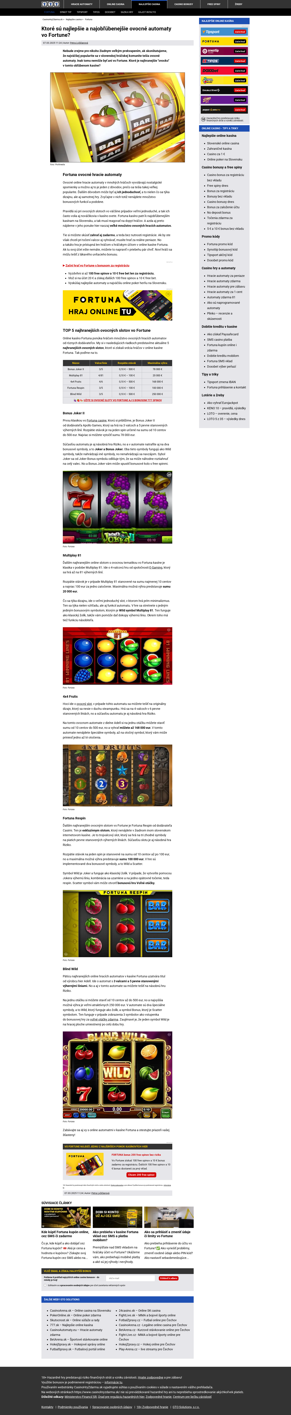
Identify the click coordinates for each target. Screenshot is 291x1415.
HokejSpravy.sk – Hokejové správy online (77, 1344)
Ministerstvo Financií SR (81, 1397)
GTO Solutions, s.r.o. (186, 1407)
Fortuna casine (97, 420)
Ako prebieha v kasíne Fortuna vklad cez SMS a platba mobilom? (115, 1236)
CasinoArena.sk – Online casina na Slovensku (80, 1310)
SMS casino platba (219, 339)
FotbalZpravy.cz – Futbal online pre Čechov (148, 1320)
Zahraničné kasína (219, 148)
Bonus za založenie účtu (223, 207)
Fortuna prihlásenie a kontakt (226, 387)
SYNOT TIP (65, 12)
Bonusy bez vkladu (219, 196)
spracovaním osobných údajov (75, 1285)
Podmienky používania (73, 1407)
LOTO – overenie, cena (222, 413)
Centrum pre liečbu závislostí (192, 1397)
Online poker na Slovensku (224, 159)
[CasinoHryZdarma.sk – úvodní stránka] (50, 4)
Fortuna (49, 12)
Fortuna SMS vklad (219, 361)
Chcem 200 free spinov (141, 1174)
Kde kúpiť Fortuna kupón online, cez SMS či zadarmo (65, 1234)
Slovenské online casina (223, 143)
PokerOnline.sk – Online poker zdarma (75, 1315)
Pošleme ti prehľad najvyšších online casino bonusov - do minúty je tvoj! (71, 1278)
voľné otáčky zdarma (104, 1019)
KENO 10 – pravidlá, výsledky (226, 408)
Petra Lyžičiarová (79, 43)
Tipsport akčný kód (219, 255)
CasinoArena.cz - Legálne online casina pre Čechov (153, 1325)
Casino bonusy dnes (220, 202)
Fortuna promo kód (220, 244)
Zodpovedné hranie (159, 1397)
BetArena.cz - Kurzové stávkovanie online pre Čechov (154, 1330)
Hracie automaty (81, 4)
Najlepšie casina (149, 4)
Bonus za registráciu (220, 191)
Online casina (115, 4)
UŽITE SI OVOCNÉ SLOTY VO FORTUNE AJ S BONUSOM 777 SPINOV (123, 400)
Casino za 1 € (216, 154)
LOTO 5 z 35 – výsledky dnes (226, 419)
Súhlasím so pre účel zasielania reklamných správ (86, 1285)
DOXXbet (110, 12)
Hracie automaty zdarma (223, 281)
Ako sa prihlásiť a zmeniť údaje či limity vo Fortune (167, 1234)
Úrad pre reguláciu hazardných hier (121, 1397)
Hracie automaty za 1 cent (224, 292)
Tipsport (82, 12)
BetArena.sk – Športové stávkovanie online (79, 1339)
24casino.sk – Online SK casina (139, 1310)
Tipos (96, 12)
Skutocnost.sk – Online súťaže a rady (75, 1320)
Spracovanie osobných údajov (112, 1407)
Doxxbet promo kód (220, 260)
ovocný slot (84, 704)
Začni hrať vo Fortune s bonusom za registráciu (97, 265)
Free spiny (213, 4)
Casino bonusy (183, 4)
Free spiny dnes (217, 185)
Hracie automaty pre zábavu (226, 286)
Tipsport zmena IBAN (221, 382)
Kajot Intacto (147, 12)
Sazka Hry (127, 12)
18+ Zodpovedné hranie (152, 1407)
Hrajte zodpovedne (117, 1185)
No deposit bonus (219, 212)
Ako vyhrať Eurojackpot (222, 403)
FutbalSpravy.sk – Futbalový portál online (77, 1349)
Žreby (238, 4)
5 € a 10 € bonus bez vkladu (225, 228)
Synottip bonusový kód (222, 249)
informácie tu (113, 1382)
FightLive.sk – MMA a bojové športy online (147, 1315)
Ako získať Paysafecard (222, 334)
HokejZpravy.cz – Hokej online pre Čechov (147, 1344)
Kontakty (47, 1407)
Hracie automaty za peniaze (226, 275)
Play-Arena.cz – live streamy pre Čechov (146, 1349)
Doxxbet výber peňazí (221, 366)
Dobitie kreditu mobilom (223, 355)
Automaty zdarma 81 (221, 297)
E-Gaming (155, 567)
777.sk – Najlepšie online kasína (71, 1325)
